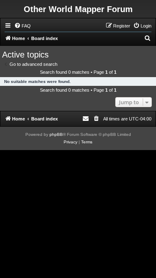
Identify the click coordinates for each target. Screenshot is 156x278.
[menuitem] (22, 26)
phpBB (56, 134)
